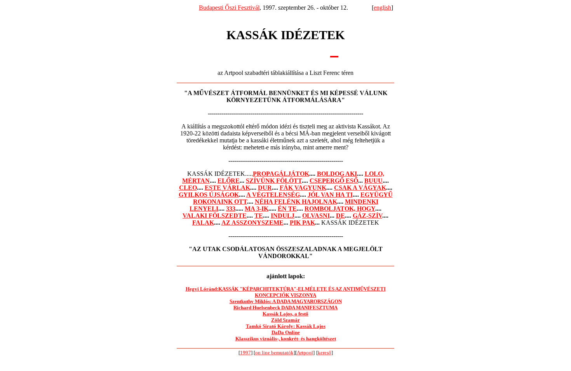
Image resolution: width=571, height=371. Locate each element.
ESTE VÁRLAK (227, 187)
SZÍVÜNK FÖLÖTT (274, 180)
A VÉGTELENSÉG (273, 194)
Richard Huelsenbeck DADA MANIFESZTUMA (285, 307)
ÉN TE (287, 208)
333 (230, 208)
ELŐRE (229, 180)
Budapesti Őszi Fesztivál (229, 7)
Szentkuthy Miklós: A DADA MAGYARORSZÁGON (286, 301)
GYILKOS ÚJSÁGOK (209, 194)
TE (258, 215)
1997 (245, 352)
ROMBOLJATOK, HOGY (340, 208)
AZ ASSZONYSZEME (252, 222)
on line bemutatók (274, 352)
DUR (265, 187)
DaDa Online (286, 332)
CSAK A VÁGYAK (360, 187)
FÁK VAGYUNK (303, 187)
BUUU (373, 180)
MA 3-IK (256, 208)
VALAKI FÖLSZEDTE (215, 215)
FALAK (203, 222)
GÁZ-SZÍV (367, 215)
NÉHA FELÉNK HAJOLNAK (296, 201)
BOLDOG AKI (337, 173)
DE (340, 215)
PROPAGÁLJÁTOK (281, 173)
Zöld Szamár (285, 320)
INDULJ (282, 215)
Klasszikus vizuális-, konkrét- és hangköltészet (285, 339)
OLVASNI (316, 215)
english (382, 7)
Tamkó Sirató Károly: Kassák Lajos (286, 326)
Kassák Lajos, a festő (285, 314)
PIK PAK (302, 222)
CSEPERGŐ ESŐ (334, 180)
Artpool (305, 352)
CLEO (188, 187)
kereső (324, 352)
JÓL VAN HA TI (330, 194)
